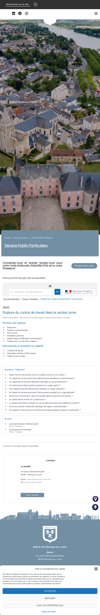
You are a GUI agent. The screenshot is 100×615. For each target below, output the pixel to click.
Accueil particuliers (12, 299)
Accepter (50, 591)
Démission (11, 327)
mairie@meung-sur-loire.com (39, 479)
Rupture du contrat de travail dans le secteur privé (62, 299)
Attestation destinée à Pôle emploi (21, 353)
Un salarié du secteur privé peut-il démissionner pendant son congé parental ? (42, 392)
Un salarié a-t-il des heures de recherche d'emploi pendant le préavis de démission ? (45, 410)
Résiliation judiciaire (15, 336)
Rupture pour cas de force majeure (22, 341)
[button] (96, 569)
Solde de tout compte (16, 356)
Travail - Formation (30, 299)
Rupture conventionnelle (17, 330)
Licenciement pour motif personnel (23, 424)
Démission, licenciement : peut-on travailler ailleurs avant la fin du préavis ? (41, 396)
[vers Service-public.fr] (79, 292)
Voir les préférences (50, 605)
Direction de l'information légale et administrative (21, 446)
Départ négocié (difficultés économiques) (24, 338)
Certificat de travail (15, 350)
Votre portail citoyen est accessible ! (24, 278)
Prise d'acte (12, 333)
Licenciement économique (20, 429)
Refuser (50, 598)
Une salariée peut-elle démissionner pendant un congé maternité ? (37, 389)
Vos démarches (21, 238)
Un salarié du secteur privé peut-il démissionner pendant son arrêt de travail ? (42, 378)
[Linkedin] (13, 13)
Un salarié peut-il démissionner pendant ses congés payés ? (34, 385)
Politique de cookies (49, 611)
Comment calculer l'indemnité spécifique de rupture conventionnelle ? (38, 406)
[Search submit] (35, 4)
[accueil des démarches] (50, 285)
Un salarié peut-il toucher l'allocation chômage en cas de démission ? (38, 382)
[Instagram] (26, 13)
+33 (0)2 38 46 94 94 (33, 482)
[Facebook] (20, 13)
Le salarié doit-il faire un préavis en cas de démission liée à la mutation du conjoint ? (44, 403)
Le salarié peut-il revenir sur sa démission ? (27, 399)
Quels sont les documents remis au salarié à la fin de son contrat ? (37, 375)
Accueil (7, 238)
